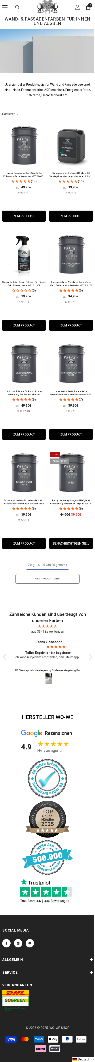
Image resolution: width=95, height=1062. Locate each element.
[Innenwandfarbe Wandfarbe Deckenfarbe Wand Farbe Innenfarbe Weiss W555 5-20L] (71, 254)
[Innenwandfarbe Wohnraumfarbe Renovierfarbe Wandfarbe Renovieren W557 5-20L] (71, 363)
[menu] (5, 7)
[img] (47, 626)
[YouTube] (30, 943)
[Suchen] (17, 7)
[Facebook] (6, 943)
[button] (83, 1059)
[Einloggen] (77, 7)
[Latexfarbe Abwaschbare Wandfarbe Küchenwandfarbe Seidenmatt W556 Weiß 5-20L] (24, 145)
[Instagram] (18, 943)
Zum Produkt (24, 216)
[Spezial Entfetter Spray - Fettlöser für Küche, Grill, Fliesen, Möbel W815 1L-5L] (24, 254)
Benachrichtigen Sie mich (73, 543)
